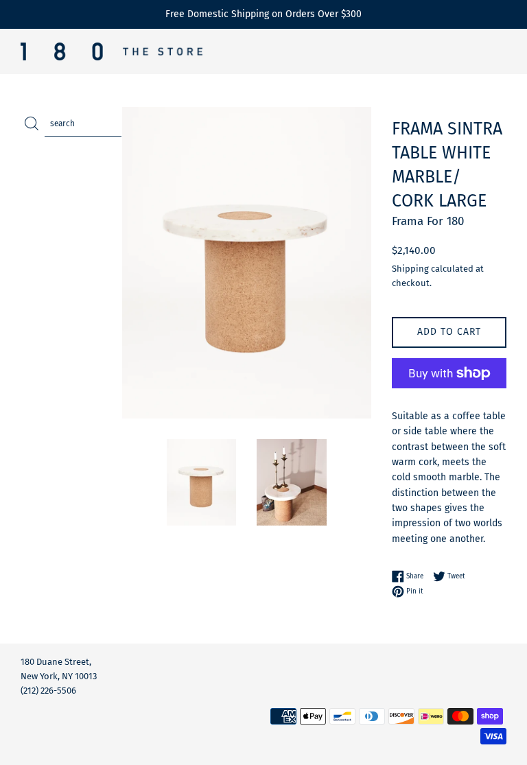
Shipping (410, 268)
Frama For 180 (428, 221)
